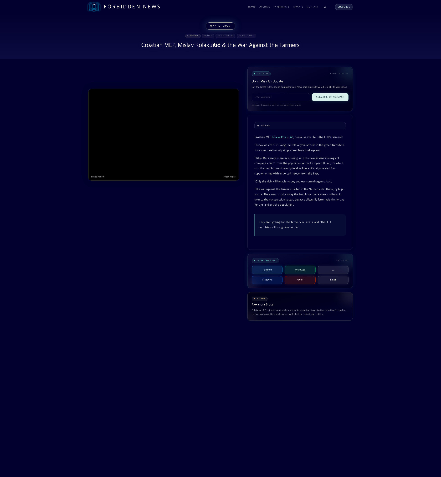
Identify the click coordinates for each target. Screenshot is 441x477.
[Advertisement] (151, 75)
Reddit (300, 279)
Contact (312, 6)
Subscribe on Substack (330, 97)
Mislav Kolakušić (282, 137)
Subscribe (344, 7)
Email (333, 279)
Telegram (267, 269)
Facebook (267, 279)
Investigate (281, 6)
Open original (230, 177)
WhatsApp (300, 269)
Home (251, 6)
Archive (264, 6)
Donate (298, 6)
